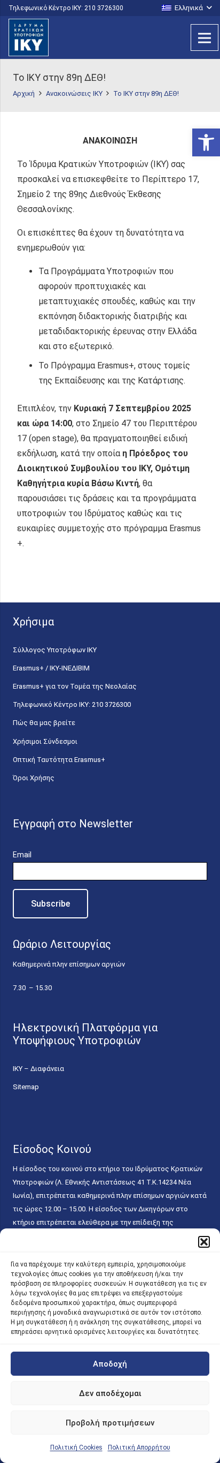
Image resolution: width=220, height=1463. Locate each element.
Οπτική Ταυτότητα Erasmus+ (59, 760)
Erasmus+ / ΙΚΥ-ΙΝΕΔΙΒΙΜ (51, 668)
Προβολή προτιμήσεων (110, 1423)
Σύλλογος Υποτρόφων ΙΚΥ (55, 650)
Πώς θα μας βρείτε (44, 723)
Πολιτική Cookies (76, 1447)
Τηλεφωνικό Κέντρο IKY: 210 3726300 (72, 704)
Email (22, 854)
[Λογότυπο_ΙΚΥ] (29, 37)
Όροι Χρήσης (33, 778)
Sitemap (26, 1087)
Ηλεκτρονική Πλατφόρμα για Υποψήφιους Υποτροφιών (85, 1034)
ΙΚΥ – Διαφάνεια (38, 1069)
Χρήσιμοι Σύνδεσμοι (45, 741)
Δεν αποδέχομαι (110, 1393)
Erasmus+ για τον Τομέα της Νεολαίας (75, 686)
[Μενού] (204, 37)
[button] (206, 142)
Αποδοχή (110, 1364)
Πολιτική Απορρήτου (139, 1447)
